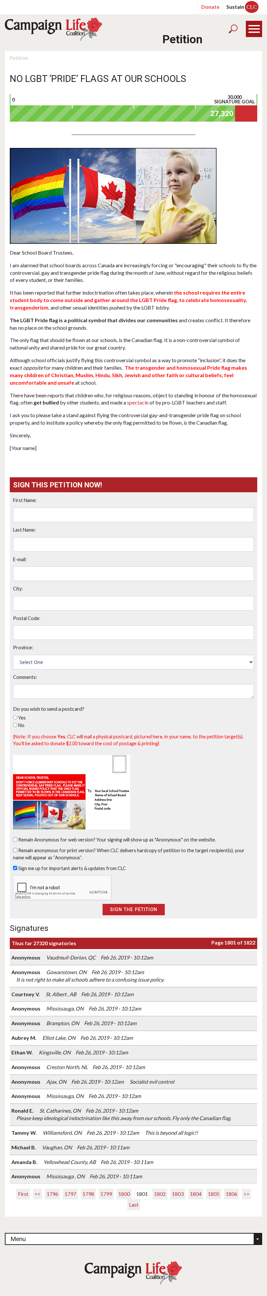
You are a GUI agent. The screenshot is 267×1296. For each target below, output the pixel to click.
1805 (213, 1194)
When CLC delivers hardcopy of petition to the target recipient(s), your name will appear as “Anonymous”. (129, 854)
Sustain (241, 7)
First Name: (25, 500)
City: (18, 588)
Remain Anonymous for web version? (56, 839)
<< (37, 1194)
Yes (22, 718)
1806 (231, 1194)
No (21, 725)
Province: (23, 647)
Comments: (25, 677)
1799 (106, 1194)
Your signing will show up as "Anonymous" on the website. (156, 839)
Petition (19, 58)
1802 (160, 1194)
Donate (210, 7)
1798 (88, 1194)
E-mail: (20, 559)
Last (133, 1204)
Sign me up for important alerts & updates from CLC (72, 868)
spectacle (137, 402)
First (23, 1194)
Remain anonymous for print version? (57, 850)
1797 (70, 1194)
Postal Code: (26, 618)
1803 (178, 1194)
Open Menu (254, 29)
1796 (52, 1194)
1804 (196, 1194)
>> (246, 1194)
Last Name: (24, 530)
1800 (124, 1194)
